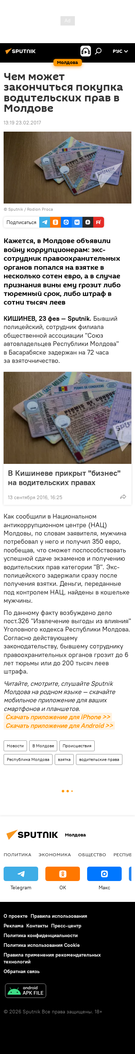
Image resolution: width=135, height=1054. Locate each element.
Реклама (13, 925)
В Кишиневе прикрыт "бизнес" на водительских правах (64, 477)
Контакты (37, 925)
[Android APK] (25, 992)
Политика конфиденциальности (41, 935)
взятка (64, 759)
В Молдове (43, 745)
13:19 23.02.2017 (22, 122)
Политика (17, 854)
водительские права (99, 759)
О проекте (16, 916)
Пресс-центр (66, 925)
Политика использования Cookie (42, 945)
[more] (123, 496)
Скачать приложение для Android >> (59, 725)
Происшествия (77, 745)
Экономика (55, 854)
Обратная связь (22, 971)
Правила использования (59, 916)
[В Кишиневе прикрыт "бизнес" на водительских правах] (67, 418)
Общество (92, 854)
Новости (15, 745)
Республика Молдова (28, 759)
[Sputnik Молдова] (22, 54)
